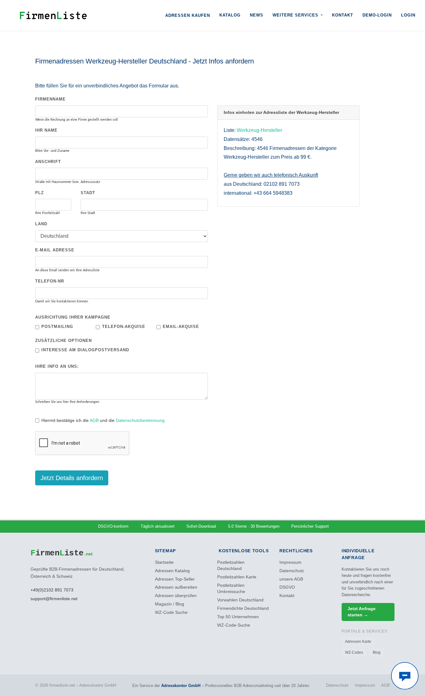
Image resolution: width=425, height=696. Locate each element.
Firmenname (50, 99)
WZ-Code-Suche (233, 625)
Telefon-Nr (49, 281)
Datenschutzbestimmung (140, 420)
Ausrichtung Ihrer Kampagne (72, 317)
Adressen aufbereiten (176, 587)
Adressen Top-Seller (175, 579)
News (256, 15)
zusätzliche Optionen (63, 340)
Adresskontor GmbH (180, 685)
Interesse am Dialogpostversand (85, 350)
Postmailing (57, 326)
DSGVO (287, 587)
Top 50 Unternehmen (238, 616)
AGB (94, 420)
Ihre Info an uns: (57, 366)
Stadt (88, 192)
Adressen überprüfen (176, 595)
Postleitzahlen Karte (236, 577)
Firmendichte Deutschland (243, 608)
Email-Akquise (181, 326)
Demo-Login (377, 15)
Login (408, 15)
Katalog (230, 15)
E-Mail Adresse (54, 250)
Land (41, 224)
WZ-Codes (354, 652)
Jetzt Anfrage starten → (362, 611)
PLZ (39, 192)
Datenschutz (291, 570)
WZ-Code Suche (171, 612)
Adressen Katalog (172, 570)
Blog (377, 652)
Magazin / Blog (169, 604)
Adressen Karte (358, 641)
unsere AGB (291, 579)
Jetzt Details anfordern (71, 477)
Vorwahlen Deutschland (240, 600)
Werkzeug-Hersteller (259, 130)
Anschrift (48, 161)
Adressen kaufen (187, 15)
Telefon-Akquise (123, 326)
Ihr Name (46, 130)
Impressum (290, 562)
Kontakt (342, 15)
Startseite (164, 562)
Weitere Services (296, 15)
